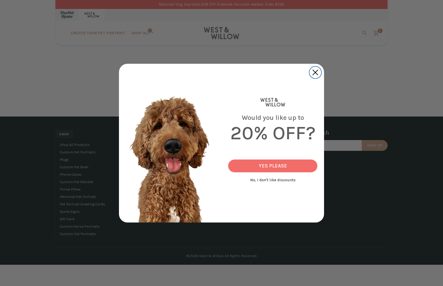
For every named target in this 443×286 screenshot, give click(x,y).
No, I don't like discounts (273, 180)
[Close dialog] (315, 72)
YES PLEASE (273, 166)
